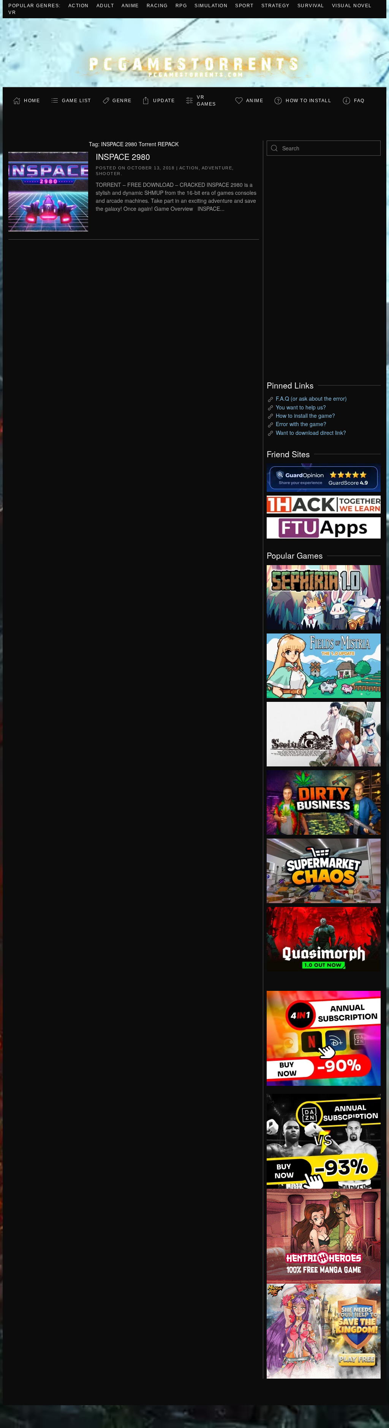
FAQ (359, 100)
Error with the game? (301, 424)
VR (12, 12)
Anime (130, 5)
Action (78, 5)
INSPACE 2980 (123, 156)
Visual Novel (352, 5)
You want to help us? (301, 407)
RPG (181, 5)
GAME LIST (76, 100)
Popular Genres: (34, 5)
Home (32, 100)
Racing (157, 5)
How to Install (308, 100)
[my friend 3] (324, 504)
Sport (244, 5)
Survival (310, 5)
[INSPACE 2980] (48, 190)
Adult (105, 5)
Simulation (211, 5)
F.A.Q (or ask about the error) (311, 398)
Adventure (217, 168)
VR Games (206, 101)
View (323, 595)
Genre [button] (122, 100)
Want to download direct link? (311, 432)
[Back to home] (194, 52)
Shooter (108, 173)
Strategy (275, 5)
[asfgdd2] (324, 1235)
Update (164, 100)
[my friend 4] (324, 527)
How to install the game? (305, 415)
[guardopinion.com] (324, 477)
